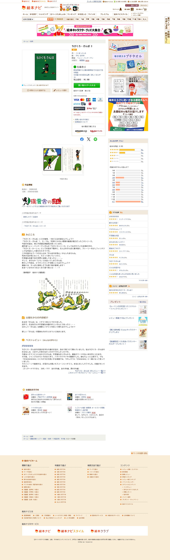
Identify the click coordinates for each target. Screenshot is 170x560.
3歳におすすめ (61, 477)
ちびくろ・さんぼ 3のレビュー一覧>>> (90, 371)
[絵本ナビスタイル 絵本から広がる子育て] (38, 1)
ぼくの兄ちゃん (80, 394)
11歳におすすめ (61, 497)
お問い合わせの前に (82, 119)
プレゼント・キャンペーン (130, 499)
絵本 (31, 41)
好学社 (83, 397)
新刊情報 (125, 472)
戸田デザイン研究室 (45, 397)
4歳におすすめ (61, 479)
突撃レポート (128, 492)
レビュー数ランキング (129, 479)
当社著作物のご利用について (32, 518)
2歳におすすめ (61, 474)
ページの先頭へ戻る (140, 453)
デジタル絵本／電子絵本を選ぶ (33, 484)
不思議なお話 (114, 235)
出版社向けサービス (114, 515)
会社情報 (81, 518)
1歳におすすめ (61, 472)
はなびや (121, 276)
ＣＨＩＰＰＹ (123, 251)
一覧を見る (142, 302)
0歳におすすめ (61, 469)
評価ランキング (127, 477)
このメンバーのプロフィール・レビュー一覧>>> (87, 373)
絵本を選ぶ (27, 469)
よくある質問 (70, 518)
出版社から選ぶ (94, 477)
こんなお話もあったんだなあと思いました (124, 274)
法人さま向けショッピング (54, 518)
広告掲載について (129, 515)
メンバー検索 (126, 497)
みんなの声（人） (117, 141)
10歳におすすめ (61, 494)
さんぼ (111, 255)
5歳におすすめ (61, 482)
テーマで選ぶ (93, 469)
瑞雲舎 (82, 60)
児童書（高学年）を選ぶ (31, 494)
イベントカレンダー (128, 482)
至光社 (40, 410)
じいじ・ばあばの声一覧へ (140, 296)
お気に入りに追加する (37, 90)
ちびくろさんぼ (114, 261)
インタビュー (128, 487)
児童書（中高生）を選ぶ (31, 497)
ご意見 (37, 515)
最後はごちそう (114, 248)
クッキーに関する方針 (94, 1)
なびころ (121, 264)
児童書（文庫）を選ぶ (30, 499)
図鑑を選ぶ (27, 487)
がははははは (27, 346)
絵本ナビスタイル (127, 504)
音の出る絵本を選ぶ (30, 479)
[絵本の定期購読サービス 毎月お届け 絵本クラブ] (52, 1)
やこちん (121, 257)
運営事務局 (27, 515)
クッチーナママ (123, 219)
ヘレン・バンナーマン (85, 58)
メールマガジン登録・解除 (63, 515)
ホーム (26, 41)
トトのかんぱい (36, 407)
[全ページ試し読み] (167, 28)
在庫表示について (81, 122)
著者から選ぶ (93, 474)
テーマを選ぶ (28, 472)
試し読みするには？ (43, 85)
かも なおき (80, 55)
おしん (121, 238)
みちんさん (122, 270)
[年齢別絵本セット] (167, 42)
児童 (44, 438)
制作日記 (126, 494)
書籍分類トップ (35, 438)
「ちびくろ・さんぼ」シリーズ (34, 226)
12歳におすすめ (61, 499)
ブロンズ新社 (86, 412)
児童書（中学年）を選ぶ (31, 492)
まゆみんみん (123, 225)
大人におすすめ (61, 502)
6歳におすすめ (61, 484)
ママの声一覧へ (143, 280)
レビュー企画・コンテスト (130, 469)
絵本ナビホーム (30, 461)
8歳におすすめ (61, 489)
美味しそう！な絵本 (30, 217)
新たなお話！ (114, 223)
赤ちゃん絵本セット (38, 394)
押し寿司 (121, 293)
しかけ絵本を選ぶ (29, 477)
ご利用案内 (47, 515)
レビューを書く (61, 90)
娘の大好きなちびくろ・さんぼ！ (121, 290)
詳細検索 (60, 19)
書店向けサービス (97, 515)
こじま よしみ (81, 53)
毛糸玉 (121, 244)
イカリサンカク (123, 232)
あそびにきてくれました (131, 489)
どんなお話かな (114, 267)
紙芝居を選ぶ (28, 482)
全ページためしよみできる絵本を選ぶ (35, 474)
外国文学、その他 (59, 438)
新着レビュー (126, 474)
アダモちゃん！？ (115, 229)
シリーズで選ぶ (94, 472)
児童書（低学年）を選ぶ (31, 489)
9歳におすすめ (61, 492)
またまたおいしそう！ (117, 242)
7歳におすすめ (61, 487)
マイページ (79, 515)
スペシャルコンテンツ (129, 484)
